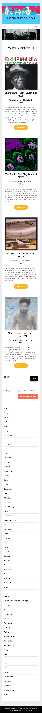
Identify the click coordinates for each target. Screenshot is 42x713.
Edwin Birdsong (9, 507)
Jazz (5, 565)
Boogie (6, 431)
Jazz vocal (7, 583)
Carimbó (7, 462)
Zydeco (6, 694)
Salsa (6, 654)
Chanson (7, 466)
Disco (6, 493)
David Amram (8, 489)
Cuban (6, 480)
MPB (5, 609)
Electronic (7, 516)
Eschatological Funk (10, 520)
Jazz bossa (7, 569)
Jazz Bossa (7, 574)
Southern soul (8, 677)
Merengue (7, 605)
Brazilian (7, 440)
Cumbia (6, 484)
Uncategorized (9, 690)
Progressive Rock (10, 636)
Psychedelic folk (9, 645)
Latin (5, 592)
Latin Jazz (7, 596)
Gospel (6, 551)
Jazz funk (7, 578)
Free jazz (7, 538)
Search (7, 377)
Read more (21, 127)
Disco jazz (7, 498)
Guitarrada (7, 556)
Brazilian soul (8, 449)
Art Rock (7, 413)
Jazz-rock (7, 587)
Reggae (6, 650)
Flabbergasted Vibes (21, 18)
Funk (5, 542)
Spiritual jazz (8, 681)
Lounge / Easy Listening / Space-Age (16, 601)
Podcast (6, 632)
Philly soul (7, 627)
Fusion (6, 547)
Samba (6, 659)
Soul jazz (7, 672)
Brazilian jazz (8, 444)
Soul (5, 668)
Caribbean (7, 457)
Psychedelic (8, 641)
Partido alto (8, 623)
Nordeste (7, 618)
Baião (6, 422)
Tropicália (7, 686)
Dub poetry (8, 502)
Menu (36, 26)
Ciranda (6, 475)
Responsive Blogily (15, 710)
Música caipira (8, 614)
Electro (6, 511)
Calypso (6, 453)
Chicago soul (8, 471)
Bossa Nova (8, 435)
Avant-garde (8, 417)
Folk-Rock (7, 529)
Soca (5, 663)
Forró (6, 534)
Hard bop (7, 560)
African (6, 408)
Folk (5, 525)
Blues (6, 426)
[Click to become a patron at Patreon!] (28, 399)
